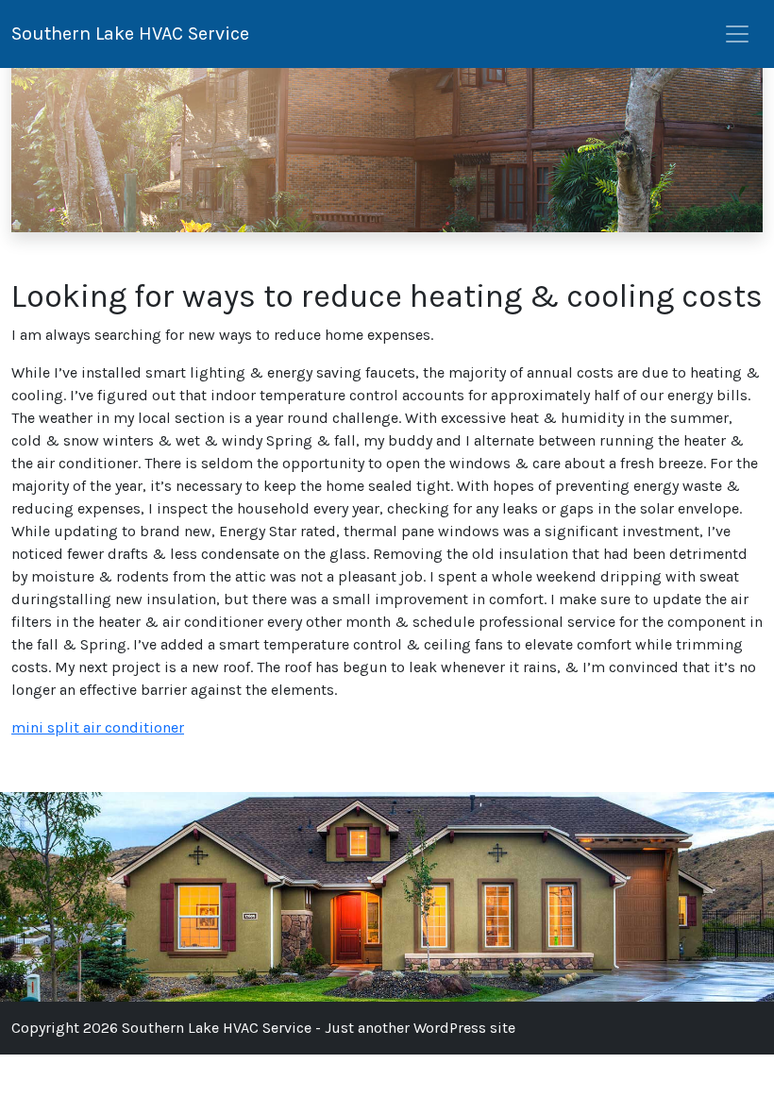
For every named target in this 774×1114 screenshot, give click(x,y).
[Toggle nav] (737, 34)
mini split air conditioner (97, 727)
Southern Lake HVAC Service (130, 33)
